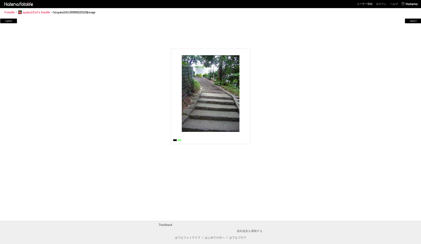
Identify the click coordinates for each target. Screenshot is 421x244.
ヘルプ (394, 3)
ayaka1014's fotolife (36, 12)
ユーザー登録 (365, 3)
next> (413, 21)
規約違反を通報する (249, 231)
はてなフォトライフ (187, 237)
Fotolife (9, 12)
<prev (8, 21)
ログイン (381, 3)
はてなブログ (237, 237)
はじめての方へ (215, 237)
